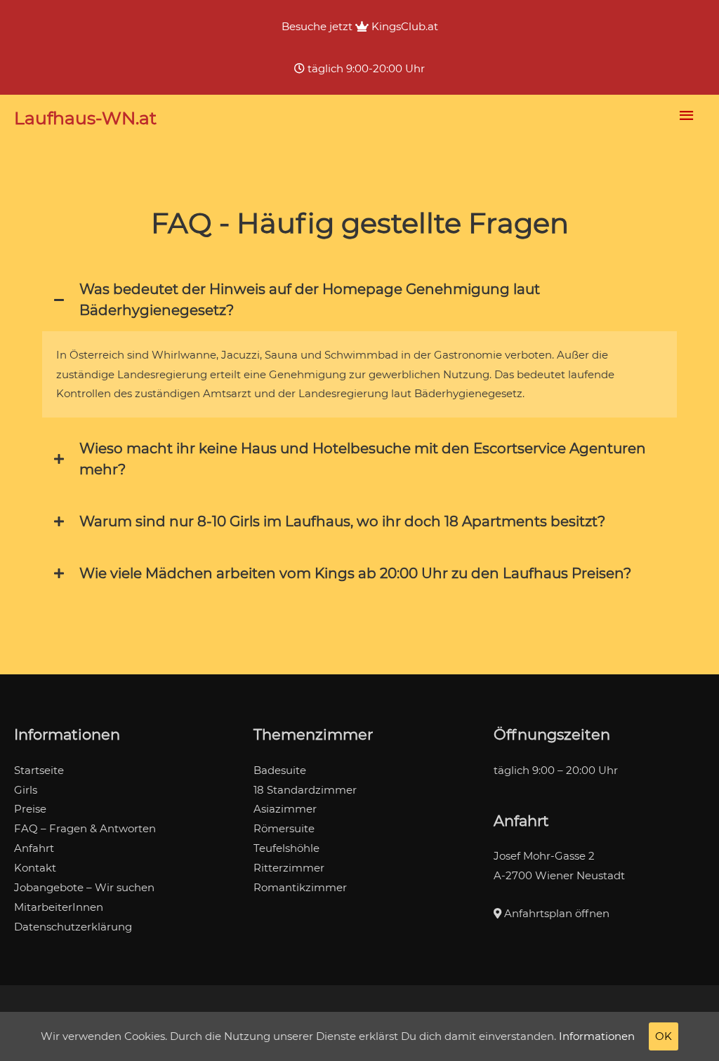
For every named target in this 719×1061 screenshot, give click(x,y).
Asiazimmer (285, 808)
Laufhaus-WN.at (85, 117)
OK (663, 1036)
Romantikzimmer (300, 887)
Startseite (39, 770)
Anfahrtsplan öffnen (555, 913)
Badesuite (279, 770)
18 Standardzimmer (305, 789)
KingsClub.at (403, 26)
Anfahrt (34, 848)
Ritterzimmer (288, 867)
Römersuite (284, 828)
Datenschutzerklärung (73, 926)
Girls (25, 789)
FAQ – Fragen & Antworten (85, 828)
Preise (30, 808)
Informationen (597, 1036)
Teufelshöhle (286, 848)
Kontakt (35, 867)
